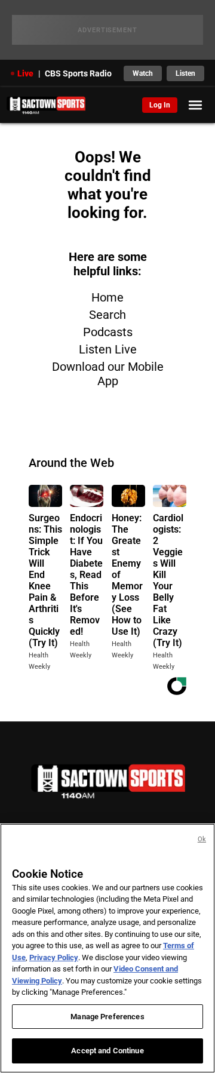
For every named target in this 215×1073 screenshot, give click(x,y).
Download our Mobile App (108, 373)
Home (107, 297)
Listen (185, 73)
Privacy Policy (53, 957)
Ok (202, 839)
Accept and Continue (107, 1050)
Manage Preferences (107, 1016)
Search (107, 315)
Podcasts (108, 332)
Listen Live (108, 349)
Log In (159, 105)
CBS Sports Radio (78, 73)
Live (25, 73)
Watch (143, 73)
